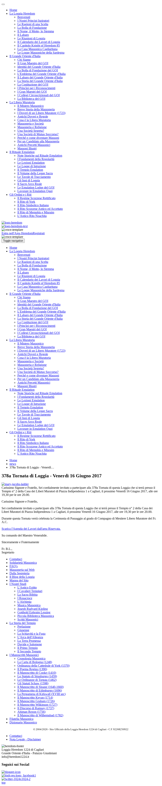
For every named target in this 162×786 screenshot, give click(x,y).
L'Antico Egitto (27, 587)
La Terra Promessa (29, 640)
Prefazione (24, 626)
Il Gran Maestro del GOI (32, 63)
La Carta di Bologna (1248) (34, 662)
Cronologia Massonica (31, 658)
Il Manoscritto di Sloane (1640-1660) (40, 687)
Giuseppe (23, 630)
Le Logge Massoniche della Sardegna (40, 52)
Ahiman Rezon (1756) (31, 711)
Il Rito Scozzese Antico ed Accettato (40, 208)
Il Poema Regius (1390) (32, 669)
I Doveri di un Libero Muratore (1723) (41, 113)
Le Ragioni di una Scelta (32, 24)
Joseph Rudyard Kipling (32, 608)
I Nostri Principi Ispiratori (33, 20)
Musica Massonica (28, 605)
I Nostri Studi (17, 584)
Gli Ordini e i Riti (20, 194)
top (4, 782)
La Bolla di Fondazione (32, 27)
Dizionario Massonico (23, 722)
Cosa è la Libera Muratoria (34, 120)
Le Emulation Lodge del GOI (35, 187)
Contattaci (15, 559)
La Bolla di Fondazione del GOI (37, 70)
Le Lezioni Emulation (31, 162)
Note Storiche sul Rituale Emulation (39, 155)
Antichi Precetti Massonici (33, 145)
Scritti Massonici (27, 619)
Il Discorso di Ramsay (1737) (35, 708)
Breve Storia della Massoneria (36, 109)
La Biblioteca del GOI (31, 98)
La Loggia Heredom (22, 13)
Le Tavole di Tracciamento (34, 177)
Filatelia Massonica (21, 719)
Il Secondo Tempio (29, 651)
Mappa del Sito (18, 580)
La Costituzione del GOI (32, 84)
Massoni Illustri (27, 148)
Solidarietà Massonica (23, 562)
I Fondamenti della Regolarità (35, 159)
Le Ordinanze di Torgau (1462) (37, 679)
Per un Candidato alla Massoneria (38, 141)
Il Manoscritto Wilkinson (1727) (37, 704)
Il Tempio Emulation (30, 169)
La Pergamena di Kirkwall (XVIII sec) (41, 694)
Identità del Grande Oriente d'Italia (38, 66)
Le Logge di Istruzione (31, 166)
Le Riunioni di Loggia (31, 38)
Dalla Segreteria (19, 573)
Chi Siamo (24, 59)
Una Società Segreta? (30, 130)
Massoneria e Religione (32, 127)
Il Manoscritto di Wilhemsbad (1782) (40, 715)
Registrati (39, 233)
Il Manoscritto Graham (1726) (36, 701)
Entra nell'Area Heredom (17, 233)
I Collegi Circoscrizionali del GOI (38, 95)
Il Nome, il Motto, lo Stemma (35, 31)
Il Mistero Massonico (30, 105)
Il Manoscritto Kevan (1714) (35, 697)
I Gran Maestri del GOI (32, 91)
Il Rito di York (26, 201)
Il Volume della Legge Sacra (35, 173)
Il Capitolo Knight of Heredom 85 (38, 45)
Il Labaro (23, 34)
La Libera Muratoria (22, 102)
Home (13, 10)
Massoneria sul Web (22, 569)
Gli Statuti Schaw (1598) (32, 683)
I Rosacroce (24, 598)
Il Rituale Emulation (22, 152)
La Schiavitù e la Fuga (31, 633)
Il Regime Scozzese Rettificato (36, 198)
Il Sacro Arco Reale (29, 184)
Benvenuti (23, 17)
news (12, 463)
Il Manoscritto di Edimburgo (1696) (39, 690)
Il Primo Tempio (27, 648)
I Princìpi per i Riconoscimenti (36, 88)
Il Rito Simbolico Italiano (33, 205)
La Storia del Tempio (22, 623)
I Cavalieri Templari (29, 591)
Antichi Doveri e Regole (32, 116)
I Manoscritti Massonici (24, 655)
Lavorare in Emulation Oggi (35, 191)
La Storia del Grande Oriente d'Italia (40, 81)
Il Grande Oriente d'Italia (24, 56)
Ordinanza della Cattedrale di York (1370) (43, 665)
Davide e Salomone (29, 644)
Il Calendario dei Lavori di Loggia (38, 42)
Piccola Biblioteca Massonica (35, 616)
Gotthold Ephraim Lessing (33, 612)
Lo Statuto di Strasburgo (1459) (37, 676)
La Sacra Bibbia (27, 594)
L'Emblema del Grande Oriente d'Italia (41, 74)
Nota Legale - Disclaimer (25, 739)
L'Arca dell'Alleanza (30, 637)
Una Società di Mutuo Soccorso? (37, 134)
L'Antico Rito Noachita (32, 216)
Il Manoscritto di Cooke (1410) (36, 672)
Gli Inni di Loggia (28, 180)
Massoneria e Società (30, 123)
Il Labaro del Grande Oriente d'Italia (40, 77)
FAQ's (13, 566)
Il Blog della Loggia (22, 577)
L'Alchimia (24, 601)
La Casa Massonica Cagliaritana (37, 49)
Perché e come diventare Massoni (38, 137)
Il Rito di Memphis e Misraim (35, 212)
